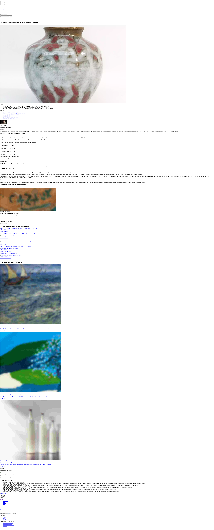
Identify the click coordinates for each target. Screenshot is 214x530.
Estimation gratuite (4, 14)
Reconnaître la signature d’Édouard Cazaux (10, 117)
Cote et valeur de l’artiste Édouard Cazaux (10, 112)
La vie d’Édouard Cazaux (7, 115)
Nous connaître (5, 7)
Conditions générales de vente (8, 523)
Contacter (2, 129)
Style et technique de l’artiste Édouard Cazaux (11, 114)
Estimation (4, 11)
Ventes (4, 8)
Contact (4, 12)
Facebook (4, 518)
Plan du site (5, 526)
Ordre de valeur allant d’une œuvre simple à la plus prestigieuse (14, 113)
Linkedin (4, 519)
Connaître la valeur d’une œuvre (8, 118)
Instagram (4, 517)
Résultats (4, 9)
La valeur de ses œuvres (7, 116)
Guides (4, 10)
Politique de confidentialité (7, 524)
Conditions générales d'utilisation (8, 525)
